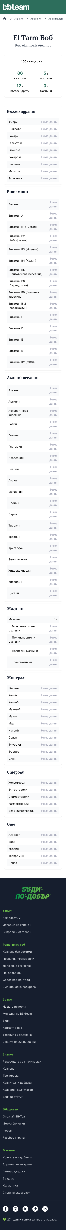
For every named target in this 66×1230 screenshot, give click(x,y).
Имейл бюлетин (14, 1123)
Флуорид (14, 744)
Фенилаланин (17, 559)
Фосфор (14, 751)
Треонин (14, 536)
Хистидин (15, 582)
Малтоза (14, 171)
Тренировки (11, 1075)
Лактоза (14, 164)
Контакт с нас (12, 1027)
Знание (18, 18)
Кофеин (13, 849)
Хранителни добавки (17, 1082)
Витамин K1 (16, 351)
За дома (8, 1178)
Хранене (35, 18)
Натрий (13, 730)
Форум (7, 1130)
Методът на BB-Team (17, 1013)
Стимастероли (18, 796)
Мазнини (14, 619)
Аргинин (14, 401)
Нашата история (14, 1006)
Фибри (13, 122)
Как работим (12, 918)
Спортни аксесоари (16, 1192)
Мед (11, 723)
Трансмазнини (22, 662)
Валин (12, 424)
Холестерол (16, 782)
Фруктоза (15, 178)
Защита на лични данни (19, 1042)
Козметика (10, 1185)
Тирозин (14, 525)
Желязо (13, 688)
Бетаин (13, 204)
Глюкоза (14, 150)
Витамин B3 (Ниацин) (23, 249)
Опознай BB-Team (15, 1116)
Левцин (13, 469)
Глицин (13, 435)
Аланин (13, 390)
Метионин (15, 491)
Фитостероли (17, 789)
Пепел (12, 863)
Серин (12, 514)
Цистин (13, 593)
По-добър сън (12, 972)
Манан (12, 716)
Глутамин (15, 446)
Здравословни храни (17, 1164)
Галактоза (15, 143)
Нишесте (14, 129)
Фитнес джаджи (14, 1171)
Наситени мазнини (25, 651)
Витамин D (15, 328)
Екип (6, 1020)
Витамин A (15, 215)
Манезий (14, 709)
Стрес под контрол (16, 980)
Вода (11, 841)
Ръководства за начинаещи (22, 1061)
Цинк (11, 758)
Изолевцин (16, 458)
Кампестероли (18, 803)
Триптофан (15, 548)
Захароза (14, 157)
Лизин (12, 480)
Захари (13, 136)
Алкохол (14, 834)
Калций (13, 702)
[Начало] (4, 18)
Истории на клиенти (17, 925)
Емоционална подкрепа (19, 987)
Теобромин (16, 856)
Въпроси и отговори (17, 932)
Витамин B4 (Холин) (22, 260)
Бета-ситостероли (21, 810)
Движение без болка (17, 965)
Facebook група (14, 1137)
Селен (12, 737)
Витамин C (15, 317)
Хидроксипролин (20, 570)
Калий (12, 695)
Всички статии (13, 1096)
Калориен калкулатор (18, 1089)
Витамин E (15, 339)
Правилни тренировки (18, 958)
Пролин (13, 503)
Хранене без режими (17, 951)
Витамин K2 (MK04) (22, 362)
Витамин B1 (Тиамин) (23, 227)
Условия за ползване (17, 1034)
